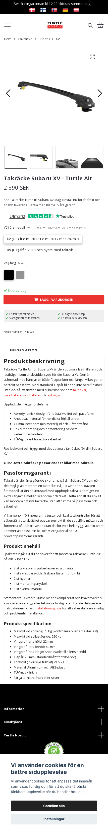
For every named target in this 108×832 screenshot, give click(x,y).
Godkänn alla (54, 806)
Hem (8, 38)
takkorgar (54, 395)
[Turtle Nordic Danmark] (32, 9)
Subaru (44, 38)
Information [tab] (23, 350)
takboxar (79, 390)
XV (58, 38)
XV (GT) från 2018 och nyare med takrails (40, 249)
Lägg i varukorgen (57, 299)
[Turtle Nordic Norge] (54, 9)
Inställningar (54, 819)
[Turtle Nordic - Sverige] (55, 25)
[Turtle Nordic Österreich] (76, 9)
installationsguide (48, 608)
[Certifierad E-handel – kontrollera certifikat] (54, 752)
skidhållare (31, 395)
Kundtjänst (13, 722)
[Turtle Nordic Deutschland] (65, 9)
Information (14, 708)
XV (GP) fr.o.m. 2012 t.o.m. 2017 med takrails (43, 238)
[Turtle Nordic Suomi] (43, 9)
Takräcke (25, 38)
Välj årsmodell (44, 227)
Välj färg (14, 263)
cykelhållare (13, 395)
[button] (7, 25)
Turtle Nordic (15, 735)
